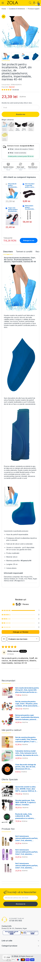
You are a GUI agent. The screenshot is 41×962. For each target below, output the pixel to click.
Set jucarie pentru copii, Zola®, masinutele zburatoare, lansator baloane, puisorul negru (27, 717)
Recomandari (8, 680)
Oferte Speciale (10, 779)
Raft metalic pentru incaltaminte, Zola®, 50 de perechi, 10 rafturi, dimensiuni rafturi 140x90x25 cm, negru (29, 207)
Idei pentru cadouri (11, 730)
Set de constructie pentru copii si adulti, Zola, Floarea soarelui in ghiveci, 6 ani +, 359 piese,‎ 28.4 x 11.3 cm (26, 739)
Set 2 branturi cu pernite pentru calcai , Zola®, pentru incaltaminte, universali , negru (30, 185)
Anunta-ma (20, 114)
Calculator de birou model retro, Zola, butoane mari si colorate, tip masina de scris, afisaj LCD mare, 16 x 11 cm (26, 753)
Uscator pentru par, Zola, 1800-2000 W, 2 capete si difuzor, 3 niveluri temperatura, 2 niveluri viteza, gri (27, 802)
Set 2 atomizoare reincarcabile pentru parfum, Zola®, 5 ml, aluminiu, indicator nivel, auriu (26, 838)
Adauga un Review (20, 632)
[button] (6, 90)
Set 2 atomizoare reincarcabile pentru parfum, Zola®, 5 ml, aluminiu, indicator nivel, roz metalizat (26, 865)
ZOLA (16, 956)
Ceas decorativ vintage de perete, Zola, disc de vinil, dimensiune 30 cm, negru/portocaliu (25, 767)
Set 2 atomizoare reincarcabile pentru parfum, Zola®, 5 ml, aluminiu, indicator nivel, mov (26, 852)
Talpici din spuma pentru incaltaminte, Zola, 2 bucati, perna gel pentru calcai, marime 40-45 (13, 209)
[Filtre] (4, 639)
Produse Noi (8, 829)
